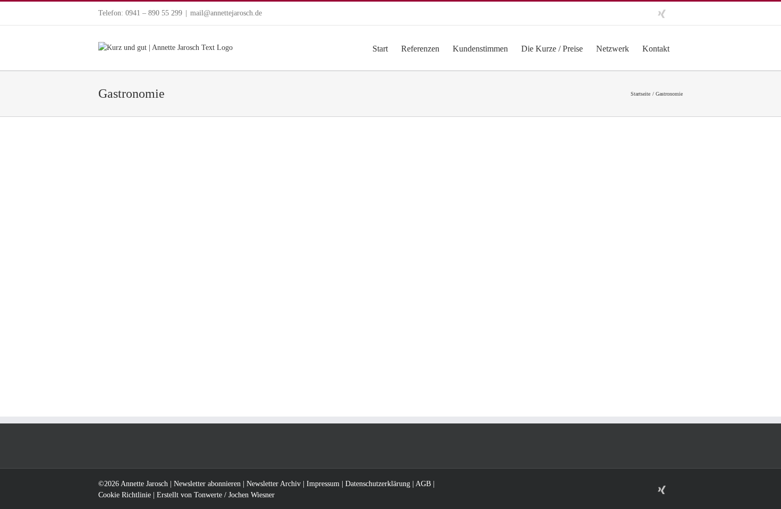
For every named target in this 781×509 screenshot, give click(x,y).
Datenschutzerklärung (377, 484)
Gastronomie (119, 291)
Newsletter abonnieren (207, 484)
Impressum (323, 484)
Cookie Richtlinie (124, 495)
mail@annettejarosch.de (226, 13)
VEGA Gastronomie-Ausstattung (183, 277)
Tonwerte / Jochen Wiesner (234, 495)
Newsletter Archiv (274, 484)
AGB (423, 484)
